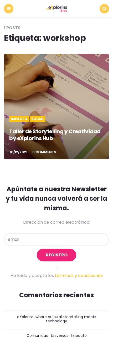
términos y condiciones (79, 275)
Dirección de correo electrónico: (56, 222)
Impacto (19, 119)
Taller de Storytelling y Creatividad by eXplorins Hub (54, 135)
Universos (59, 335)
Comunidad (37, 335)
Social (37, 119)
